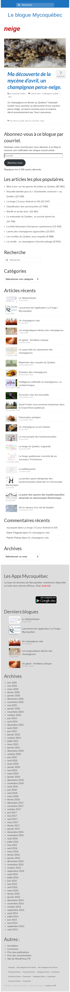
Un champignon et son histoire (34, 427)
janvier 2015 (13, 897)
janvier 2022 (13, 734)
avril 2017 (12, 819)
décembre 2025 (15, 699)
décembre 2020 (15, 750)
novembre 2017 (15, 806)
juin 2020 (12, 757)
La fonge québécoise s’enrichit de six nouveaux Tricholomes (38, 458)
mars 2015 (12, 890)
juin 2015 (12, 880)
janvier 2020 (13, 767)
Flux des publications (18, 952)
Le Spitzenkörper (27, 298)
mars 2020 (12, 763)
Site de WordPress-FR (18, 958)
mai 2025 (12, 705)
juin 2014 (12, 919)
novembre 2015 (15, 864)
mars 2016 (12, 851)
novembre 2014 (15, 903)
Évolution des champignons (33, 372)
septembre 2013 (15, 926)
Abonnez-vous (14, 162)
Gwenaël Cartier (18, 94)
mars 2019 (12, 773)
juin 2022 (12, 731)
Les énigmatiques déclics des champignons (41, 330)
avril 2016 (12, 848)
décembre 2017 (15, 802)
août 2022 (12, 728)
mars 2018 (12, 796)
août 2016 (12, 838)
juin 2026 (12, 682)
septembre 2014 (15, 910)
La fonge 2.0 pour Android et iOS (40, 527)
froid (11, 121)
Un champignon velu (29, 320)
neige (42, 121)
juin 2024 (12, 718)
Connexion (12, 949)
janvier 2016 (13, 858)
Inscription (12, 945)
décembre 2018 (15, 780)
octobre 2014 (14, 906)
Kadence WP (51, 985)
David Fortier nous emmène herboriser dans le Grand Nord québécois (41, 406)
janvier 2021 (13, 747)
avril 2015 (12, 887)
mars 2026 (12, 689)
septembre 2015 (15, 871)
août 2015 (12, 874)
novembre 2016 (15, 835)
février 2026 (13, 692)
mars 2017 (12, 822)
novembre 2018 (15, 783)
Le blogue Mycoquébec (35, 15)
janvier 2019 (13, 776)
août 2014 (12, 913)
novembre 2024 (15, 711)
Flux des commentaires (19, 955)
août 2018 (12, 786)
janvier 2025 (13, 708)
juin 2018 (12, 789)
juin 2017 (12, 812)
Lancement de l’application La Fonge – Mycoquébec (39, 309)
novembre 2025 (15, 702)
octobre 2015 (14, 867)
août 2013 (12, 929)
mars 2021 (12, 744)
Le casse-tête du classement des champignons (36, 351)
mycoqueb (12, 527)
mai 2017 (12, 815)
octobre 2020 (14, 754)
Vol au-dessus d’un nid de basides (36, 507)
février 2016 (13, 854)
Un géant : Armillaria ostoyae (33, 340)
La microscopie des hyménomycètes (37, 436)
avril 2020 (12, 760)
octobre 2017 (14, 809)
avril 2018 (12, 793)
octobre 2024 (14, 715)
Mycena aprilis (19, 121)
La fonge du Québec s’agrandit (35, 446)
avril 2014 (12, 923)
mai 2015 (12, 884)
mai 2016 (12, 845)
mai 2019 (12, 770)
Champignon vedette (50, 94)
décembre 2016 (15, 832)
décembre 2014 (15, 900)
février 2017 (13, 825)
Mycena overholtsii (32, 121)
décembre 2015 (15, 861)
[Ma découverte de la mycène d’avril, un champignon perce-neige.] (35, 52)
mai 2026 (12, 686)
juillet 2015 (12, 877)
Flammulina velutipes (30, 417)
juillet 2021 (12, 741)
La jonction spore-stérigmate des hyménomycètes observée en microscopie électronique (34, 481)
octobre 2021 (14, 737)
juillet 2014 (12, 916)
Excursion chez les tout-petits (34, 394)
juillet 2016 (12, 841)
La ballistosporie (27, 469)
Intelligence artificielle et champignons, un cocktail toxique (40, 383)
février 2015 (13, 893)
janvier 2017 (13, 828)
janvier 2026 (13, 695)
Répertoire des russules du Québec (37, 362)
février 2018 (13, 799)
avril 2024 (12, 721)
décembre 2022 (15, 724)
